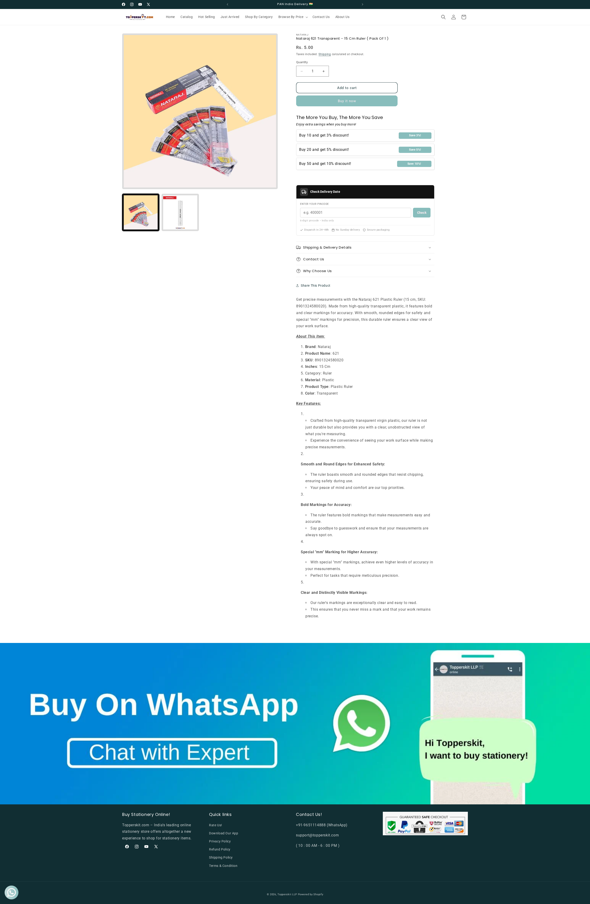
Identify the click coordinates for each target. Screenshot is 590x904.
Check (421, 212)
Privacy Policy (220, 841)
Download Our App (223, 833)
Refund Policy (219, 849)
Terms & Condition (223, 866)
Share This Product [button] (315, 285)
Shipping (325, 54)
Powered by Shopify (310, 894)
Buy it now (347, 101)
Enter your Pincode (314, 203)
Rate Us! (215, 825)
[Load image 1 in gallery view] (140, 212)
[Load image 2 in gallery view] (180, 212)
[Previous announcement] (227, 4)
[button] (293, 17)
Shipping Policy (221, 857)
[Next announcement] (362, 4)
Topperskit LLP (287, 894)
